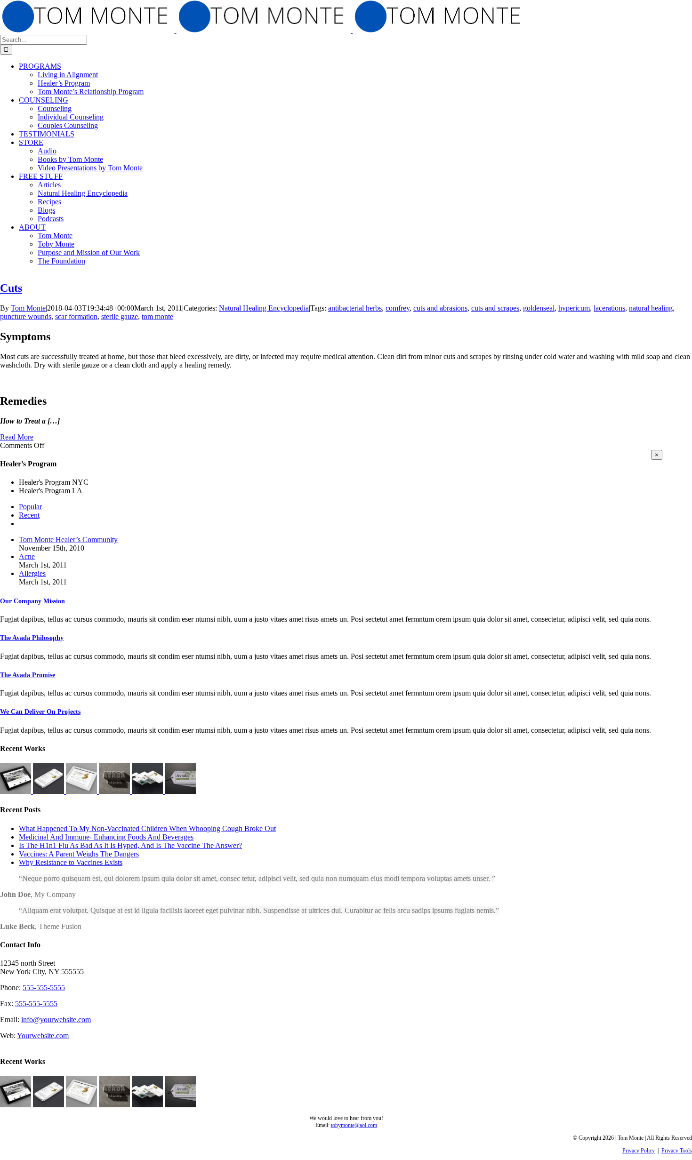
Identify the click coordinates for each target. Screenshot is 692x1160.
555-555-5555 (44, 988)
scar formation (76, 316)
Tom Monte (28, 308)
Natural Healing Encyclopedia (264, 308)
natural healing (651, 308)
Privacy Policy (638, 1150)
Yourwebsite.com (43, 1036)
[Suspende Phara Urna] (180, 791)
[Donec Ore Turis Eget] (16, 791)
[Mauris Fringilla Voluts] (49, 791)
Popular (30, 507)
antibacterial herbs (355, 308)
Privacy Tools (676, 1150)
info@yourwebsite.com (56, 1020)
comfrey (398, 308)
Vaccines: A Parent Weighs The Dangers (79, 854)
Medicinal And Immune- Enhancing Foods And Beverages (106, 837)
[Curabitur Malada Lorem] (148, 791)
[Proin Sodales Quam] (82, 791)
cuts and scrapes (495, 308)
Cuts (11, 288)
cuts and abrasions (440, 308)
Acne (27, 556)
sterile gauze (119, 316)
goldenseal (539, 308)
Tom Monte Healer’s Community (68, 540)
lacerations (609, 308)
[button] (32, 601)
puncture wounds (25, 316)
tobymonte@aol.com (354, 1125)
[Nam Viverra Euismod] (115, 791)
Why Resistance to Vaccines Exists (70, 862)
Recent (29, 515)
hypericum (574, 308)
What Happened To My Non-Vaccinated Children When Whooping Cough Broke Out (147, 828)
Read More (16, 437)
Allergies (32, 573)
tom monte (157, 316)
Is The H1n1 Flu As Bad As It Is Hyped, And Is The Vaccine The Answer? (130, 845)
